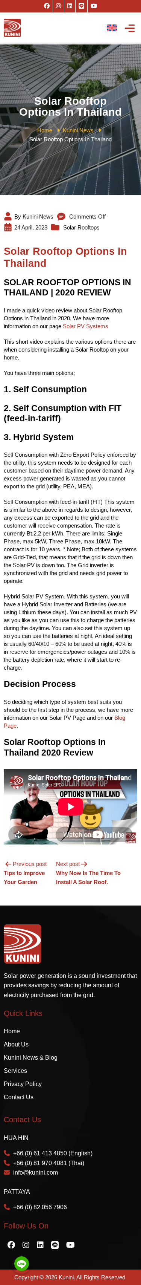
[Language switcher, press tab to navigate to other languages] (112, 28)
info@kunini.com (35, 1172)
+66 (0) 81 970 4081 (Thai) (48, 1163)
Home (12, 1031)
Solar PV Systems (85, 326)
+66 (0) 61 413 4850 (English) (52, 1153)
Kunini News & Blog (31, 1057)
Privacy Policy (23, 1084)
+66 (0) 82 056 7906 (40, 1207)
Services (15, 1071)
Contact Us (18, 1097)
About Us (16, 1044)
